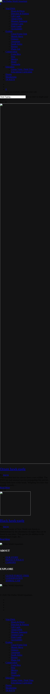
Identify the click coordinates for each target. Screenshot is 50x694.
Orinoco (14, 650)
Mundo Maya (17, 647)
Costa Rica (16, 665)
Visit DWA (10, 619)
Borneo (14, 657)
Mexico (14, 670)
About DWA (16, 629)
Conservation (11, 662)
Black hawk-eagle (12, 520)
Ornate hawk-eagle (13, 469)
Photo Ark (15, 660)
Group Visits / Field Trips (22, 680)
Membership (11, 688)
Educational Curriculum (21, 683)
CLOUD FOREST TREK (17, 575)
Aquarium (15, 652)
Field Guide (16, 637)
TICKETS (10, 690)
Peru (13, 667)
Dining (9, 685)
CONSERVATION (14, 578)
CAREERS (11, 562)
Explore (9, 642)
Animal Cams (17, 634)
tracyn (6, 475)
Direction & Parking (20, 624)
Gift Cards (15, 627)
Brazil (13, 672)
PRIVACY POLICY (15, 560)
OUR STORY (12, 557)
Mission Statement (19, 632)
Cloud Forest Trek (19, 645)
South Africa (16, 655)
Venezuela (15, 675)
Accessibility (16, 640)
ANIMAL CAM (13, 580)
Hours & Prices (18, 622)
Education (10, 678)
